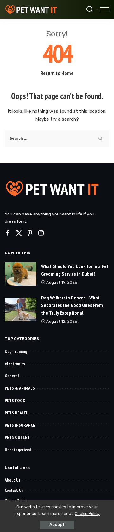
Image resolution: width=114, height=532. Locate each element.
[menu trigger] (103, 9)
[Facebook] (8, 233)
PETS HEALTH (16, 413)
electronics (15, 364)
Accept (57, 524)
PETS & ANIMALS (20, 388)
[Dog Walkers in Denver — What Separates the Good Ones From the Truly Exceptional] (20, 309)
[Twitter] (19, 233)
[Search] (89, 9)
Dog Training (16, 351)
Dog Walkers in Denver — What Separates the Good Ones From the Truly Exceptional (72, 305)
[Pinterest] (30, 233)
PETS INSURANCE (20, 425)
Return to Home (57, 73)
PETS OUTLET (17, 437)
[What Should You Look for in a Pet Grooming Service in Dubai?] (20, 274)
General (12, 376)
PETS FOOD (15, 400)
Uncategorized (18, 449)
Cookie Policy (87, 513)
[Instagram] (41, 233)
